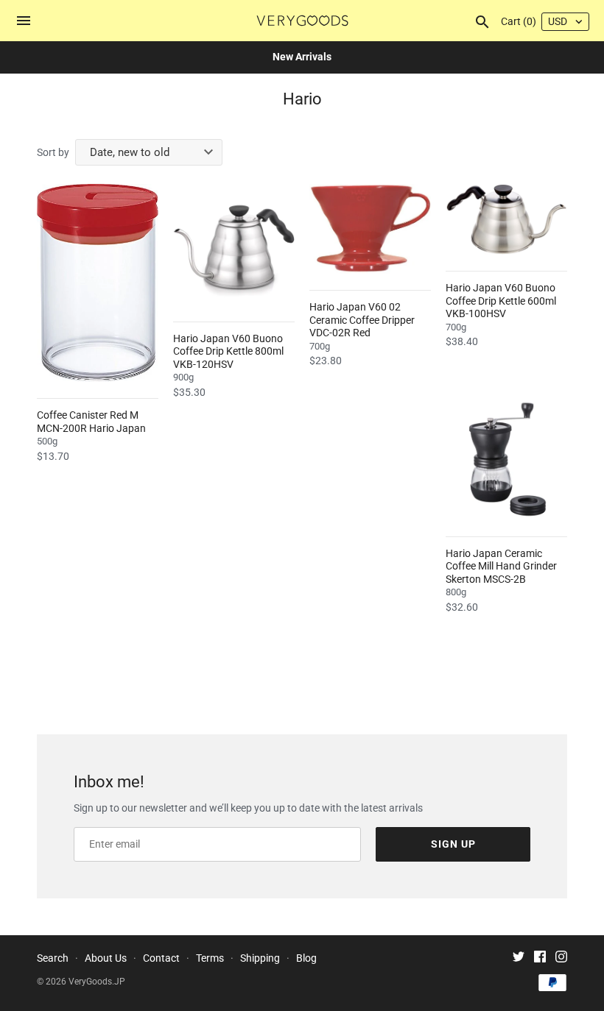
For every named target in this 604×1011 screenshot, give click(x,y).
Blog (306, 958)
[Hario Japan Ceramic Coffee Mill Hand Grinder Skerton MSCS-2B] (506, 459)
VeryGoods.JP (97, 981)
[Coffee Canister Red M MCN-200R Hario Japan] (97, 283)
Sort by (53, 152)
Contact (161, 958)
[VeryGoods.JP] (302, 21)
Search (53, 958)
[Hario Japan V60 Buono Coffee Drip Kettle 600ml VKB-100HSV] (506, 219)
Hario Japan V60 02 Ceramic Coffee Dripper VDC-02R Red (362, 319)
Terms (210, 958)
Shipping (260, 958)
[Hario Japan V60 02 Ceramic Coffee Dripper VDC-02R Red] (370, 229)
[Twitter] (518, 958)
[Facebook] (540, 958)
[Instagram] (561, 958)
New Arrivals (302, 57)
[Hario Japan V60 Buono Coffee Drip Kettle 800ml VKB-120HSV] (234, 244)
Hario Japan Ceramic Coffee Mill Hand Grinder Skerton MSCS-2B (501, 566)
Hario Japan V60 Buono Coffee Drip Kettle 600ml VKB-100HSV (501, 300)
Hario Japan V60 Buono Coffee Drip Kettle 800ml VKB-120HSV (228, 351)
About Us (106, 958)
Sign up (453, 844)
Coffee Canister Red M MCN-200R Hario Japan (91, 421)
